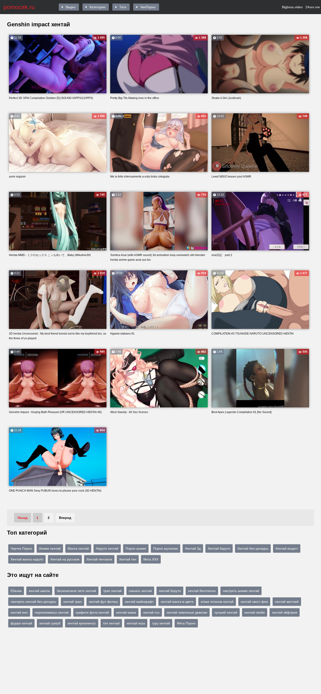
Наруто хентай (107, 548)
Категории (97, 7)
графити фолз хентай (92, 612)
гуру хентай (161, 623)
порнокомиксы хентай (52, 612)
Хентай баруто (219, 548)
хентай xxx (151, 612)
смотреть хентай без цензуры (33, 601)
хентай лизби (254, 612)
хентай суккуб (49, 623)
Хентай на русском (64, 559)
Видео (70, 7)
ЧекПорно (148, 7)
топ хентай (111, 623)
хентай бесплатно (202, 591)
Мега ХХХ (150, 559)
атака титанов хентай (217, 601)
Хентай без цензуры (252, 548)
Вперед (65, 518)
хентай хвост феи (254, 601)
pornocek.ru (19, 7)
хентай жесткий (287, 601)
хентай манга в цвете (177, 601)
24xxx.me (312, 7)
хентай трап (72, 601)
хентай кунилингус (81, 623)
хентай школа (39, 591)
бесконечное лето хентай (76, 591)
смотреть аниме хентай (241, 591)
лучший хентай (225, 612)
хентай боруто (170, 591)
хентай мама (126, 612)
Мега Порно (186, 623)
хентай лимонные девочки (187, 612)
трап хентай (112, 591)
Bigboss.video (292, 7)
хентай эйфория (284, 612)
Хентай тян (127, 559)
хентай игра (136, 623)
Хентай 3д (193, 548)
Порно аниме (135, 548)
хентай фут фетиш (103, 601)
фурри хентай (21, 623)
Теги (122, 7)
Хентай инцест (286, 548)
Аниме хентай (50, 548)
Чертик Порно (21, 548)
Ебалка (16, 591)
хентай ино (19, 612)
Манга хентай (78, 548)
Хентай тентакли (99, 559)
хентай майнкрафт (139, 601)
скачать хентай (140, 591)
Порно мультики (165, 548)
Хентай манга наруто (27, 559)
